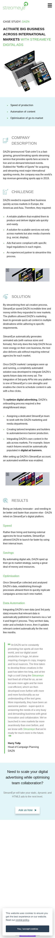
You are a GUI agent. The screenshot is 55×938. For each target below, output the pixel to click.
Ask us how (25, 810)
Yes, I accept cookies (27, 929)
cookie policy (22, 920)
